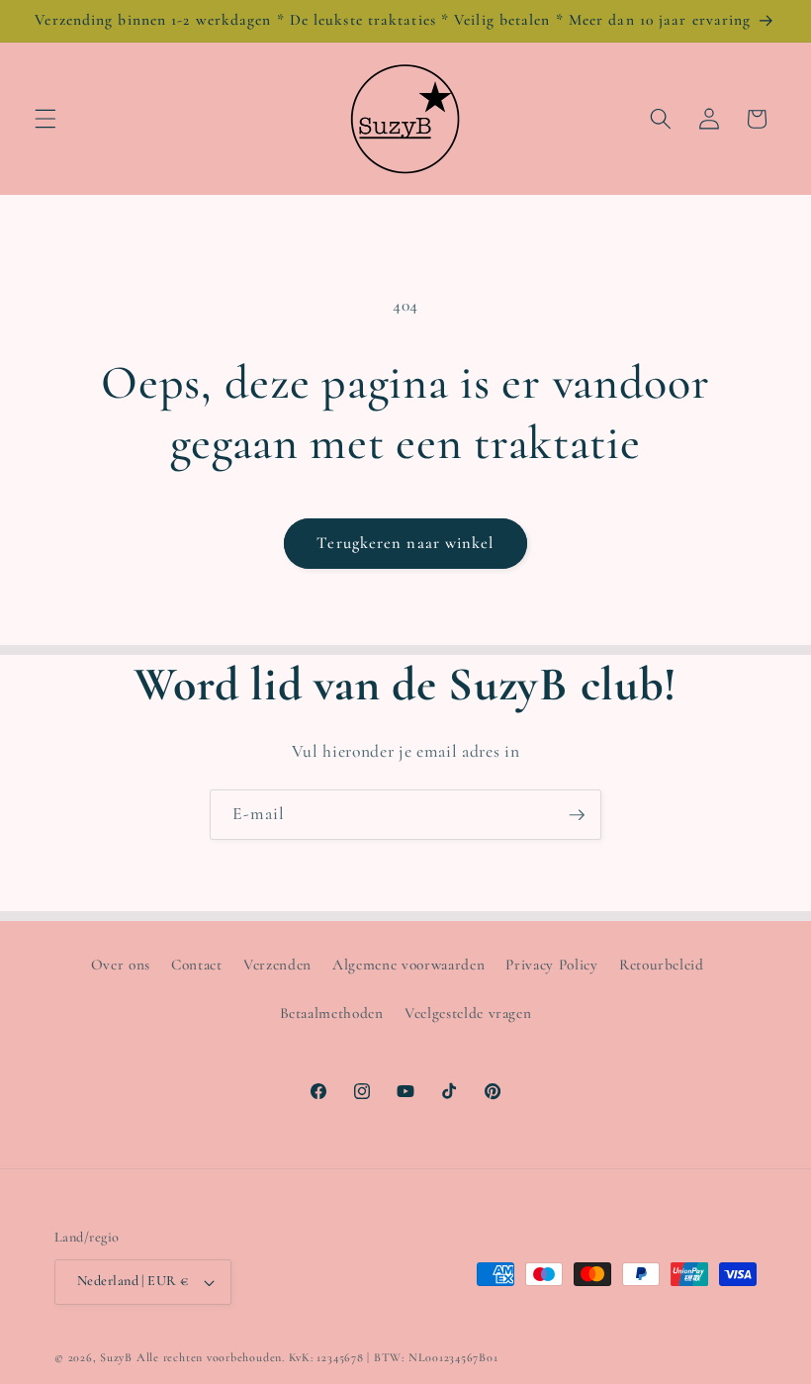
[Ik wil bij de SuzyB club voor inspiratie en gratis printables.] (576, 815)
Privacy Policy (551, 964)
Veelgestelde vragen (468, 1013)
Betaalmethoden (332, 1013)
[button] (45, 118)
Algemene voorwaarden (408, 964)
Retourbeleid (661, 964)
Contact (197, 964)
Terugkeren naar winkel (405, 543)
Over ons (120, 964)
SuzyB (116, 1357)
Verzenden (277, 964)
